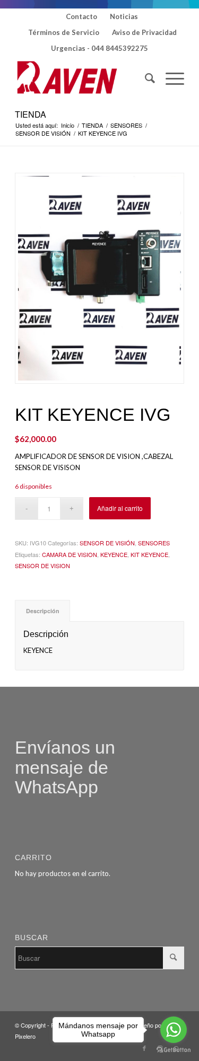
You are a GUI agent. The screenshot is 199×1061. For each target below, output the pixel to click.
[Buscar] (144, 78)
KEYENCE (113, 554)
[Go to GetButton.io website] (174, 1050)
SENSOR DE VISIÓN (107, 542)
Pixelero (25, 1036)
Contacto (81, 16)
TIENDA (30, 114)
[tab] (42, 611)
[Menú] (169, 78)
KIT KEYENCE (149, 554)
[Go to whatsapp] (173, 1029)
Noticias (124, 16)
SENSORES (154, 542)
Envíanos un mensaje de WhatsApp (65, 767)
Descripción (42, 611)
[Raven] (82, 78)
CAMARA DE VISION (69, 554)
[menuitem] (81, 16)
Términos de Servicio (63, 32)
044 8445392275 (119, 48)
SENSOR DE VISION (42, 565)
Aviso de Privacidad (144, 32)
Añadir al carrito (120, 507)
